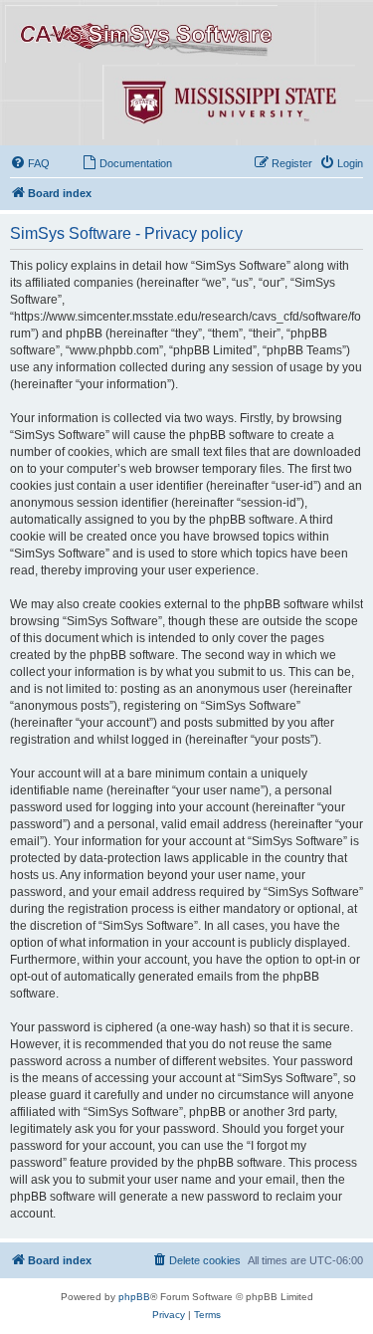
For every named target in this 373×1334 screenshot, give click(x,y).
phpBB (134, 1296)
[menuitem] (30, 163)
